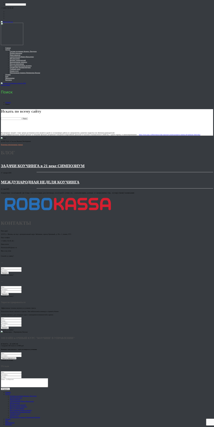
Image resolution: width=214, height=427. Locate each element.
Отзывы (8, 74)
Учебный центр (15, 69)
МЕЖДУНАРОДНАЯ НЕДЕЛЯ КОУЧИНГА (40, 182)
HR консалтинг (15, 58)
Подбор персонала (16, 53)
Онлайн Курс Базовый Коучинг (20, 67)
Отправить (5, 389)
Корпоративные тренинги (18, 62)
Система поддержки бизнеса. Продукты (23, 51)
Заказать (5, 273)
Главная (8, 48)
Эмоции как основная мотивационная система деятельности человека (63, 126)
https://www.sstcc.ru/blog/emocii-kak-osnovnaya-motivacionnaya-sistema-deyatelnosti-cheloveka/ (169, 135)
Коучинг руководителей (18, 60)
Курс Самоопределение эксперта (21, 66)
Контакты (8, 80)
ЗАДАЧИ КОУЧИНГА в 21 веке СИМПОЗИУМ (43, 166)
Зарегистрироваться (8, 358)
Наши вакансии (15, 55)
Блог (6, 76)
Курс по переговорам (17, 64)
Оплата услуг (14, 71)
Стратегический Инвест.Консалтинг (22, 57)
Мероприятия (9, 78)
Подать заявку (5, 85)
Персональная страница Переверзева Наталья (25, 73)
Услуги (7, 50)
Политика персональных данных (12, 145)
